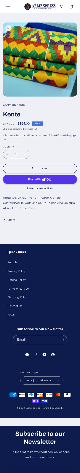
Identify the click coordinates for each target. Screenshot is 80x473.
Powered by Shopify (52, 408)
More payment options (40, 188)
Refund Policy (16, 280)
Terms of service (18, 288)
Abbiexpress (33, 408)
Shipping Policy (17, 297)
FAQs (11, 314)
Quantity (8, 146)
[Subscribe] (62, 339)
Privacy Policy (16, 271)
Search (12, 262)
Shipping (7, 129)
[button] (8, 6)
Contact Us (14, 306)
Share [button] (11, 220)
